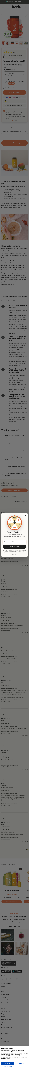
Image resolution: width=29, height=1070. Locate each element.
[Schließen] (25, 515)
